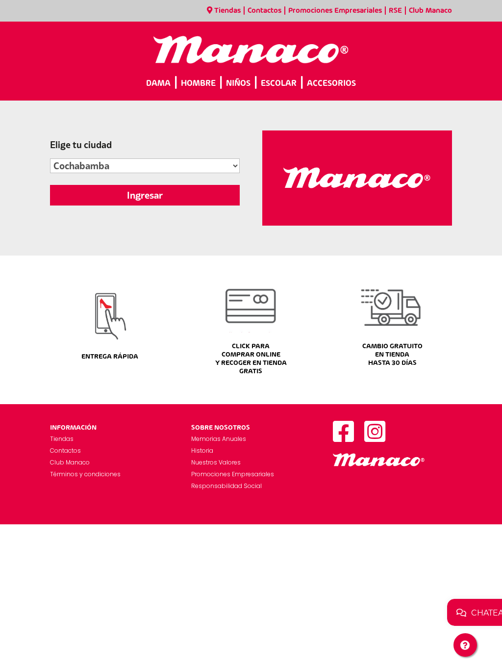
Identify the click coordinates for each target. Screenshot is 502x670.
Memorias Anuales (218, 439)
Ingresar (145, 195)
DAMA (158, 83)
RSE (395, 10)
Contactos (264, 10)
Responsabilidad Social (226, 486)
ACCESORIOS (331, 83)
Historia (202, 450)
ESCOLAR (279, 83)
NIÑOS (238, 83)
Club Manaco (430, 10)
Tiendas (227, 10)
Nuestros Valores (216, 462)
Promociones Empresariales (335, 10)
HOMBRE (198, 83)
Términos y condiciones (85, 474)
